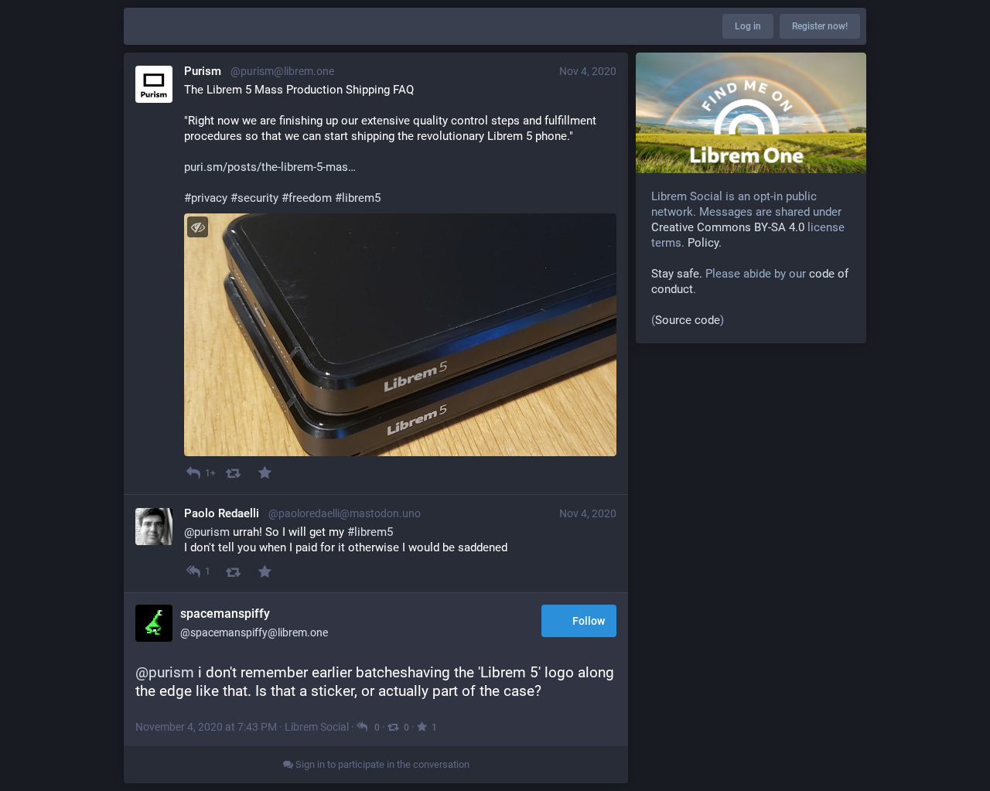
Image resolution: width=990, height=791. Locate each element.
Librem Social (317, 727)
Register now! (820, 26)
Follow (588, 621)
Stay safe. (676, 274)
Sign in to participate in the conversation (381, 764)
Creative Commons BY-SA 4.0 (727, 227)
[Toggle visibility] (197, 227)
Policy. (705, 243)
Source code (687, 320)
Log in (748, 26)
